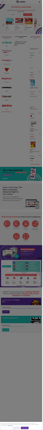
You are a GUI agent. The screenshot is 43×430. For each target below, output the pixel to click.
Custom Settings (16, 427)
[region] (21, 426)
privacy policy (10, 425)
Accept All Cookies (25, 427)
